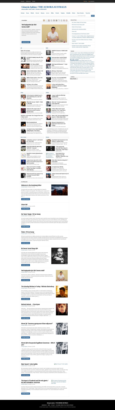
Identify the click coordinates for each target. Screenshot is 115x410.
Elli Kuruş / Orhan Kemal (57, 71)
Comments (92, 1)
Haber (73, 13)
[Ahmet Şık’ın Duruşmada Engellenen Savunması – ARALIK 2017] (61, 20)
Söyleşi (22, 13)
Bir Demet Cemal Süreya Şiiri (29, 248)
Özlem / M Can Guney (25, 50)
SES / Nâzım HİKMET (34, 64)
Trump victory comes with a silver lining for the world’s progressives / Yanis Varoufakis (35, 161)
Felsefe (57, 13)
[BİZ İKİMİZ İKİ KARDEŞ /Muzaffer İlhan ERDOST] (59, 20)
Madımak (88, 63)
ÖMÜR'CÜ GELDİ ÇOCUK (90, 71)
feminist (80, 60)
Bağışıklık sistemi (75, 55)
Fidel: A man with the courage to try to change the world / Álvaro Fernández (35, 175)
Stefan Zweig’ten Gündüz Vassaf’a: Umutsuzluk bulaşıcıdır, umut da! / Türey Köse (34, 97)
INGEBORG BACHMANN (76, 63)
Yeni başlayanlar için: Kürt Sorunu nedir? (29, 25)
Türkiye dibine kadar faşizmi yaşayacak (77, 70)
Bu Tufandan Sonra (88, 55)
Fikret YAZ (89, 60)
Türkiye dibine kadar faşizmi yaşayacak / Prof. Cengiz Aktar (58, 109)
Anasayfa (22, 1)
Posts (86, 1)
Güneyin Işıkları (24, 186)
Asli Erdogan (87, 54)
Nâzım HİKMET (89, 64)
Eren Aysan (88, 58)
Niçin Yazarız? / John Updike (29, 364)
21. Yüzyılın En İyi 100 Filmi (57, 167)
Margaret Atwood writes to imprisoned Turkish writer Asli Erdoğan (58, 124)
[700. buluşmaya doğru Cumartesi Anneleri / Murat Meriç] (64, 20)
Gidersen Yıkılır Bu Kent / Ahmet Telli (35, 71)
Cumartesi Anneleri (76, 57)
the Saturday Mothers (86, 67)
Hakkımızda (28, 1)
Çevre (47, 13)
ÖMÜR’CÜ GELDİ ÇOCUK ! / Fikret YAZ (34, 77)
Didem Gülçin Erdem (84, 57)
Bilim (52, 13)
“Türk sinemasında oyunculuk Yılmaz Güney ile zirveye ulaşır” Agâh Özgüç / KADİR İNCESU (62, 149)
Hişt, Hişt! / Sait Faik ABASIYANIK (59, 77)
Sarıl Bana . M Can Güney (84, 66)
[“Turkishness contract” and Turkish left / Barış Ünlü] (54, 20)
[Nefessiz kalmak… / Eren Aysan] (49, 20)
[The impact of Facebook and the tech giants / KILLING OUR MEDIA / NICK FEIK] (46, 20)
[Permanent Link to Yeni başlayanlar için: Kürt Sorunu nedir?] (54, 33)
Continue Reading (25, 42)
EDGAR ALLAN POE (81, 58)
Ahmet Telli (83, 53)
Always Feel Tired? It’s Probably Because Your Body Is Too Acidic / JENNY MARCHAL (34, 168)
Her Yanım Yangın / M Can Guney (31, 214)
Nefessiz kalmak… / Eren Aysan (30, 304)
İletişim (33, 1)
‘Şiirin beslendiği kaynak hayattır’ (82, 73)
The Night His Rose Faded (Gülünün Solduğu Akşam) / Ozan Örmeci (34, 129)
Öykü (47, 48)
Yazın (27, 13)
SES (90, 66)
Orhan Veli (24, 204)
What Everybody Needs (32, 122)
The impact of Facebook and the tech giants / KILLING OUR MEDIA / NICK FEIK (34, 381)
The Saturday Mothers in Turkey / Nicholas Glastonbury (37, 286)
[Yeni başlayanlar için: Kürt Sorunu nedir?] (44, 20)
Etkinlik (68, 13)
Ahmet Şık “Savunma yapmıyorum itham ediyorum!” (59, 102)
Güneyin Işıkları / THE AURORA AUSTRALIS (43, 7)
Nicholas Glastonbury (78, 64)
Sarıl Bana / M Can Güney (32, 84)
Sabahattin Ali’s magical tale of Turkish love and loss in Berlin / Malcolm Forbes (34, 110)
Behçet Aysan (82, 55)
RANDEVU (77, 66)
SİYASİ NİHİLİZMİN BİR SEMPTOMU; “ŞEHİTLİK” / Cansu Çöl (34, 147)
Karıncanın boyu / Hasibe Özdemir (59, 57)
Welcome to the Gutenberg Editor (31, 185)
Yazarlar (88, 13)
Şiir (21, 48)
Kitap (22, 92)
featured (74, 60)
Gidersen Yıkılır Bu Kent (74, 61)
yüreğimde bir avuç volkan (79, 71)
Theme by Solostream (71, 406)
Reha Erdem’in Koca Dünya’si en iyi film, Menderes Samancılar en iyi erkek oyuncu (62, 155)
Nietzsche (84, 64)
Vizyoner (87, 70)
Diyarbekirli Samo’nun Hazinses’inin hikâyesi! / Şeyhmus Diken (60, 140)
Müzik (32, 13)
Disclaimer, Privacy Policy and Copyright (64, 405)
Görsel (37, 13)
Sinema (42, 13)
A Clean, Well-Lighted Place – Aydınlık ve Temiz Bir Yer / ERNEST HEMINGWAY (59, 86)
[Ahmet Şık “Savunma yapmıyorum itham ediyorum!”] (51, 20)
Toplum (63, 13)
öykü (71, 73)
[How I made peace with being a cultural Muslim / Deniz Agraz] (66, 20)
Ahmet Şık (88, 53)
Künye (49, 405)
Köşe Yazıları (80, 13)
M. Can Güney (84, 63)
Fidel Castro (84, 60)
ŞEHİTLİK (74, 73)
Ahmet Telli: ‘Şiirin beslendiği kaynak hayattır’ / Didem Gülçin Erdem (60, 116)
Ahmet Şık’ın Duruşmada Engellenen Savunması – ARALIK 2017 (38, 344)
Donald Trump (74, 58)
